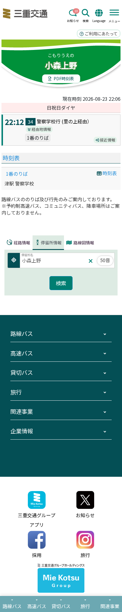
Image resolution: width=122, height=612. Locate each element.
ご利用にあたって (101, 33)
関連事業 (21, 411)
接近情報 (107, 140)
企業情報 (21, 431)
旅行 (16, 392)
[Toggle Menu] (114, 12)
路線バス (21, 333)
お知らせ (73, 20)
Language (98, 20)
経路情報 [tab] (21, 242)
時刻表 (11, 158)
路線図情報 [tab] (83, 243)
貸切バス (21, 372)
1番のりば (17, 173)
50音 (105, 260)
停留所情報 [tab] (51, 242)
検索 (86, 20)
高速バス (21, 353)
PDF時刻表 (63, 78)
